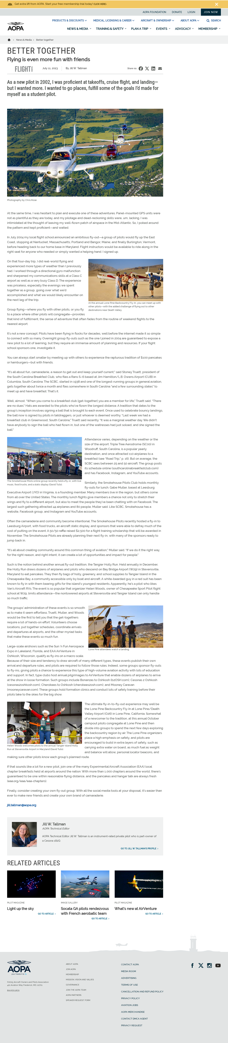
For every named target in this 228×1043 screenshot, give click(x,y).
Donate (177, 12)
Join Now (211, 12)
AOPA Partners (73, 995)
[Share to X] (147, 68)
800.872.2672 (13, 990)
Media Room (128, 971)
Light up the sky (20, 908)
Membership (208, 28)
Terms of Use (129, 984)
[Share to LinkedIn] (153, 68)
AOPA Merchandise (133, 1012)
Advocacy (183, 28)
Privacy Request (131, 1025)
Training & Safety (110, 28)
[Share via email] (160, 68)
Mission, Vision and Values (80, 979)
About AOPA (188, 20)
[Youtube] (218, 966)
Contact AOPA (130, 964)
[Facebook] (194, 966)
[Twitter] (202, 966)
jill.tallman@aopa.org (21, 805)
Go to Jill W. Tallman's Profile (138, 848)
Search (215, 20)
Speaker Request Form (78, 1000)
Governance (72, 985)
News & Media (78, 28)
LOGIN (191, 12)
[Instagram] (211, 966)
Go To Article (46, 914)
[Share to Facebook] (141, 68)
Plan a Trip (140, 28)
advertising (128, 978)
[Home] (11, 39)
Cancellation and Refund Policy (142, 991)
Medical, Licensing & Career (112, 20)
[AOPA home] (15, 30)
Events (162, 28)
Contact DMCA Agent (134, 1018)
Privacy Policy (130, 998)
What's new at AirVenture (136, 908)
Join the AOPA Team (76, 990)
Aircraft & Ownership (156, 20)
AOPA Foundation (154, 12)
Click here (100, 4)
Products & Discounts (68, 20)
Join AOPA (71, 969)
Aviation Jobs (129, 1005)
